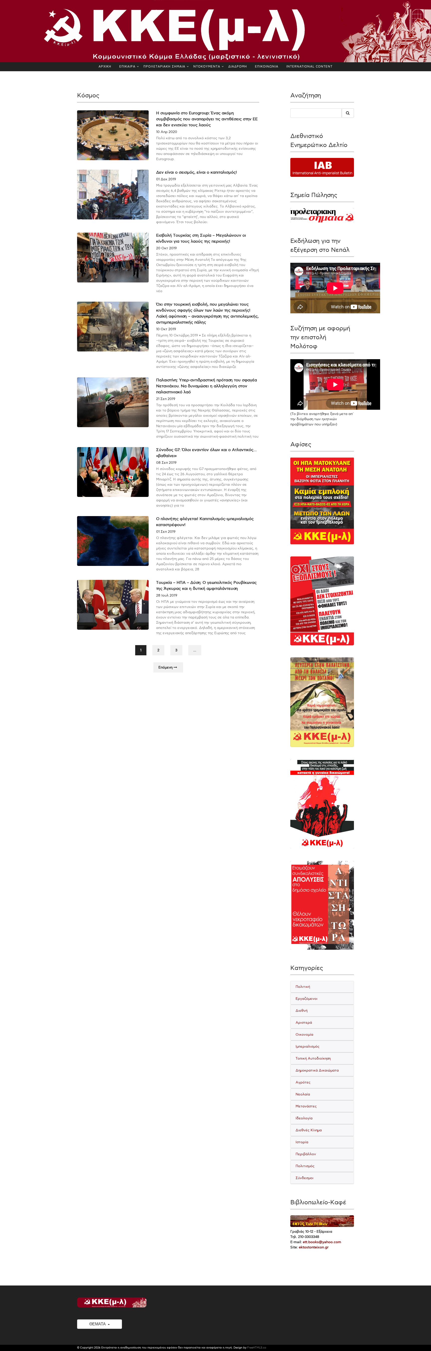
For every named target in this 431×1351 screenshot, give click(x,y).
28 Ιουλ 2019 (166, 595)
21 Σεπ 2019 (165, 399)
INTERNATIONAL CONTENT (309, 66)
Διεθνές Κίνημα (309, 1130)
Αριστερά (304, 1022)
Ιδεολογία (304, 1118)
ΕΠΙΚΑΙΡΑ (127, 66)
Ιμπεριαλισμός (308, 1046)
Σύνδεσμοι (305, 1178)
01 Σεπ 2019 (166, 532)
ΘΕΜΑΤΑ (98, 1324)
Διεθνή (302, 1011)
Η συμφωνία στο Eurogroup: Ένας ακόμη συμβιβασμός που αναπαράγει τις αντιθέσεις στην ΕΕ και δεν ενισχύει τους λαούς (207, 119)
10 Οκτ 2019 (166, 329)
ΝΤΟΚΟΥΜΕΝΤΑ (206, 66)
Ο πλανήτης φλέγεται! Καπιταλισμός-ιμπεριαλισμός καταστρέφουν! (205, 522)
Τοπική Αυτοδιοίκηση (313, 1058)
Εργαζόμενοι (307, 999)
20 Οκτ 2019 (166, 248)
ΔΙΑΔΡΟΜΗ (237, 66)
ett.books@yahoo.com (322, 1242)
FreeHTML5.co (256, 1347)
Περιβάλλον (306, 1154)
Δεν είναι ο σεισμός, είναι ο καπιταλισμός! (196, 172)
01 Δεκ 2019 (166, 179)
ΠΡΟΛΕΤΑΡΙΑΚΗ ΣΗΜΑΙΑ (164, 66)
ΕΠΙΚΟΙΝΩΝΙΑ (266, 66)
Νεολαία (303, 1094)
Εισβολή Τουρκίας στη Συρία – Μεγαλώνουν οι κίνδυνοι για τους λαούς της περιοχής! (201, 238)
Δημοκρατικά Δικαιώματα (317, 1070)
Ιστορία (302, 1142)
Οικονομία (304, 1034)
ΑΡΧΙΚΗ (105, 66)
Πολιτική (303, 987)
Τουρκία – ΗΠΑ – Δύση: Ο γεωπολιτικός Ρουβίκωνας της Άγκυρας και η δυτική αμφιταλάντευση (206, 585)
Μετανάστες (306, 1106)
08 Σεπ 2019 (166, 463)
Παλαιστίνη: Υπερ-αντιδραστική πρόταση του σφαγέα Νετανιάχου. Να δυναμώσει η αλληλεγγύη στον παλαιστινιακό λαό (206, 386)
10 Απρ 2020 (166, 132)
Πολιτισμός (305, 1166)
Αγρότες (303, 1082)
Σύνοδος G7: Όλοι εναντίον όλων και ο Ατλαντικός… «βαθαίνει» (206, 453)
